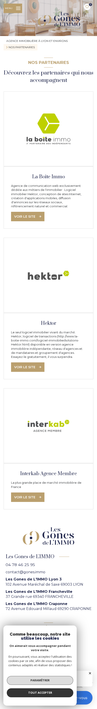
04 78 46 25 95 (20, 564)
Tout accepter (40, 693)
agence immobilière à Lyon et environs (37, 41)
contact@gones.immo (25, 572)
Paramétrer (40, 680)
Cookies (77, 686)
